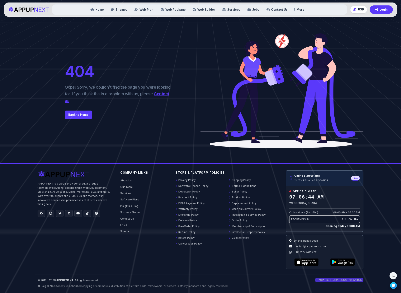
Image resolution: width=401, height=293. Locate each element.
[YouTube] (78, 213)
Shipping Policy (241, 180)
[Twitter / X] (59, 213)
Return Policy (186, 237)
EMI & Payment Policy (191, 203)
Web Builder (206, 9)
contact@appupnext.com (310, 246)
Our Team (126, 187)
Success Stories (130, 212)
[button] (358, 9)
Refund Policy (186, 232)
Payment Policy (187, 197)
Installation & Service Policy (248, 214)
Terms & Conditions (243, 185)
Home (99, 9)
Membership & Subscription (248, 226)
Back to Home (78, 114)
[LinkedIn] (69, 213)
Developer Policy (189, 191)
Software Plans (129, 199)
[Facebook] (41, 213)
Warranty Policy (188, 208)
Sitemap (125, 231)
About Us (126, 180)
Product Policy (240, 197)
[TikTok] (87, 213)
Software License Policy (193, 185)
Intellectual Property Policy (248, 232)
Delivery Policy (187, 220)
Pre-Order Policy (189, 226)
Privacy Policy (187, 180)
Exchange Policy (188, 214)
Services (233, 9)
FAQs (123, 225)
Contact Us (279, 9)
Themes (121, 9)
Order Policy (239, 220)
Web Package (175, 9)
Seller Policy (239, 191)
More (300, 9)
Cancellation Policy (190, 243)
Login (383, 9)
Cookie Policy (240, 237)
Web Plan (146, 9)
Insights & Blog (129, 206)
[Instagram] (50, 213)
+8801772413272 (305, 252)
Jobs (255, 9)
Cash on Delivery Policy (246, 208)
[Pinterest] (96, 213)
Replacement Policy (243, 203)
